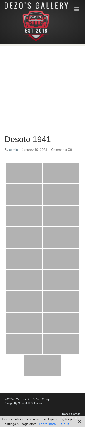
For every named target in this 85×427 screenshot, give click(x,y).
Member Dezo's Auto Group (33, 399)
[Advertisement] (42, 86)
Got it (65, 424)
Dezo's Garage (71, 414)
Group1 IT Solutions (30, 403)
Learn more (47, 424)
